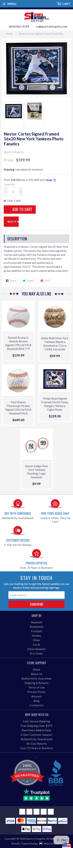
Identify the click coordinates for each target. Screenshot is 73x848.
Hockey (36, 635)
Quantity (9, 184)
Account (36, 696)
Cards (36, 644)
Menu (11, 3)
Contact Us (36, 705)
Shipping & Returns (37, 683)
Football (36, 631)
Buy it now (13, 221)
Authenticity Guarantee (36, 678)
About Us (36, 674)
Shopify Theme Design (24, 843)
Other (36, 640)
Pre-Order (36, 653)
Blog (37, 700)
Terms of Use (36, 687)
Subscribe (36, 604)
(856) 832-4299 (19, 26)
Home (9, 33)
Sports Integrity (35, 838)
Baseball (36, 622)
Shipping (9, 169)
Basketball (36, 626)
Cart (66, 3)
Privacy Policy (36, 691)
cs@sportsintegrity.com (51, 26)
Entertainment (36, 649)
